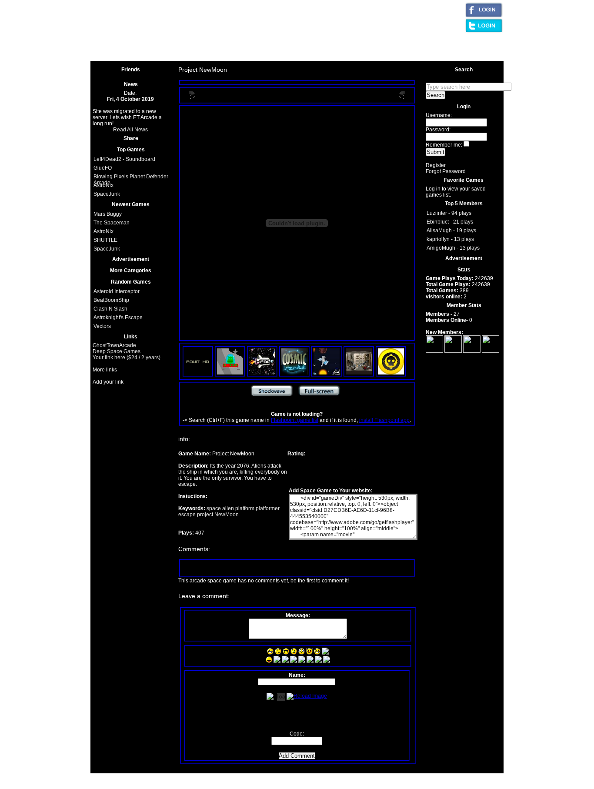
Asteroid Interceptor (116, 291)
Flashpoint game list (294, 420)
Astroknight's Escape (118, 317)
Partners (259, 55)
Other (230, 42)
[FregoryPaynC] (434, 351)
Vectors (102, 326)
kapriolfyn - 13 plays (450, 239)
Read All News (130, 130)
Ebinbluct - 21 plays (450, 222)
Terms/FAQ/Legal (394, 55)
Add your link (108, 382)
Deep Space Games (116, 351)
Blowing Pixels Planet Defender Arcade (130, 177)
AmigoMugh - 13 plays (453, 248)
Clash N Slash (110, 309)
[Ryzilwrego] (453, 351)
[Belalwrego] (472, 351)
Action (332, 42)
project (204, 515)
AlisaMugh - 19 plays (451, 230)
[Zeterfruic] (490, 351)
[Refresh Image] (307, 695)
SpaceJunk (106, 194)
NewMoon (226, 515)
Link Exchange (295, 55)
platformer (267, 508)
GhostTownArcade (114, 345)
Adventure (305, 42)
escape (187, 515)
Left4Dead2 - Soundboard (124, 159)
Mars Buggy (107, 214)
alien (227, 508)
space (214, 508)
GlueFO (102, 168)
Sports (278, 42)
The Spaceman (111, 223)
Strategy (357, 42)
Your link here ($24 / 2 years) (126, 357)
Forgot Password (446, 171)
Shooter (253, 42)
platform (244, 508)
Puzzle (382, 42)
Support (230, 55)
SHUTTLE (105, 240)
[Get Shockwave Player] (272, 396)
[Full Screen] (319, 396)
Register (436, 165)
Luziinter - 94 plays (449, 213)
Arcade (208, 42)
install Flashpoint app (384, 420)
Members (355, 55)
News (328, 55)
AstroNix (103, 185)
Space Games (196, 55)
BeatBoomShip (111, 300)
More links (105, 370)
